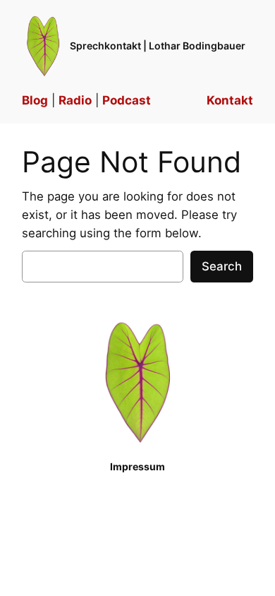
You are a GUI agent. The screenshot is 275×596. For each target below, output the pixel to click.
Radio (75, 100)
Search (222, 266)
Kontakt (230, 100)
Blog (35, 100)
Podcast (126, 100)
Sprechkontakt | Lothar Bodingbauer (157, 46)
